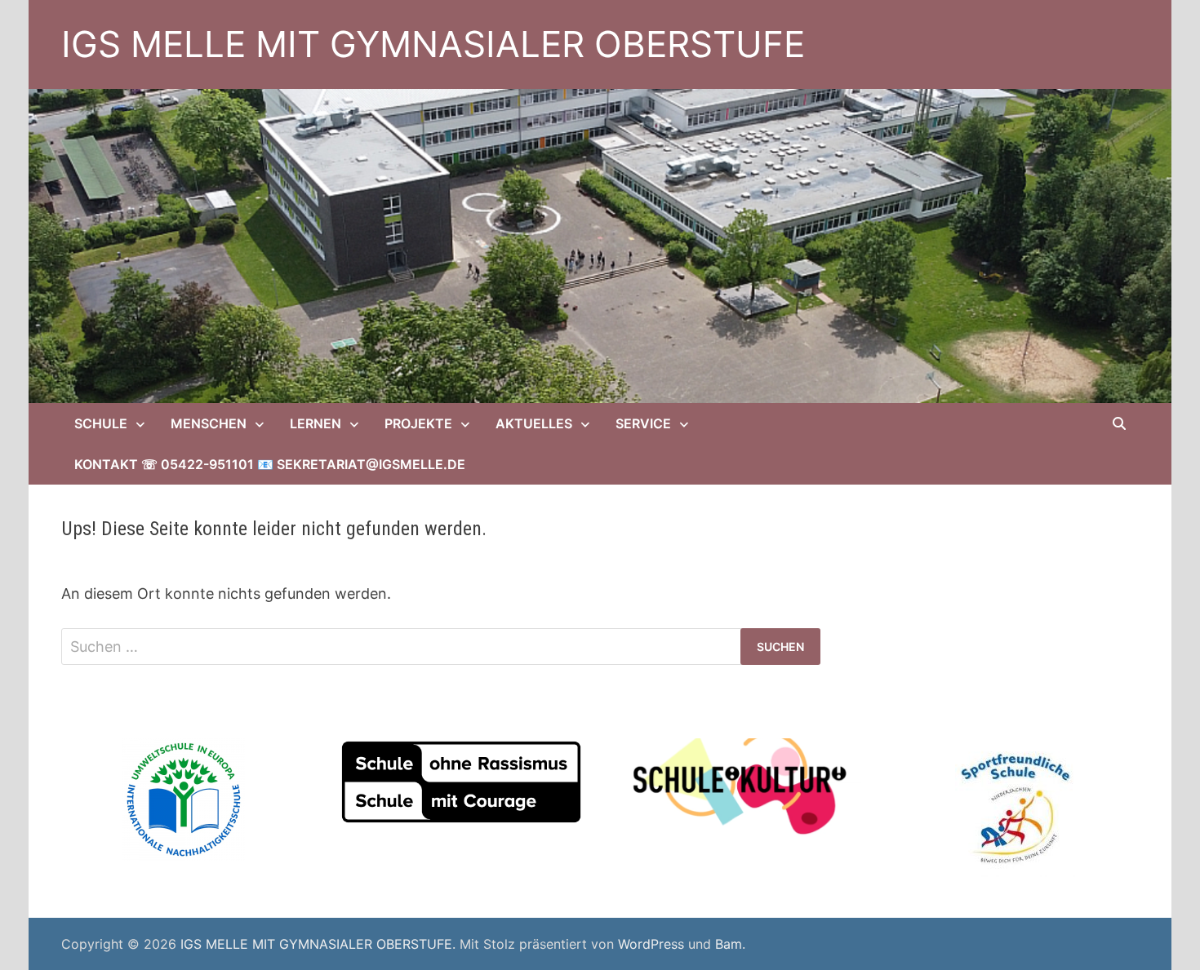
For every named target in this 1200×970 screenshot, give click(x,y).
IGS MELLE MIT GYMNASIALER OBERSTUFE (433, 44)
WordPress (651, 944)
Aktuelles (534, 423)
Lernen (315, 423)
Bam (728, 944)
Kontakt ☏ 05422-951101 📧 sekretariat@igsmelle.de (269, 464)
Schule (100, 423)
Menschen (209, 423)
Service (643, 423)
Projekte (418, 423)
